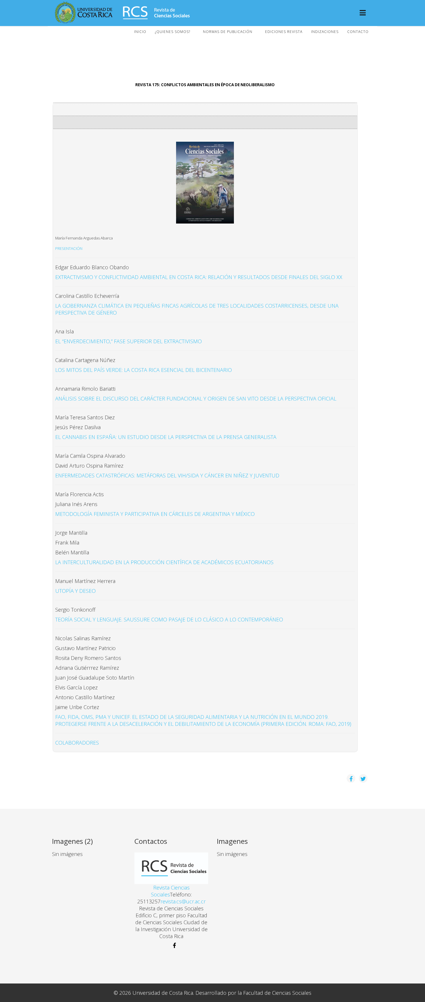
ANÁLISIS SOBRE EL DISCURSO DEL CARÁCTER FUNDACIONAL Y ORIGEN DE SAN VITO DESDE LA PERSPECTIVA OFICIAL (195, 398)
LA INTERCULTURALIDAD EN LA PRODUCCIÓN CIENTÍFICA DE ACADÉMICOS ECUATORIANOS (164, 562)
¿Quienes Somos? (172, 31)
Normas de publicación (227, 31)
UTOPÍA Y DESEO (75, 590)
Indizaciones (325, 31)
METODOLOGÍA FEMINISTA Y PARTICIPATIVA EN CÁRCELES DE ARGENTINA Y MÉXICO (155, 513)
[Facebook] (171, 945)
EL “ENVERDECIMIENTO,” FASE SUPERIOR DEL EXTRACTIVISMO (128, 341)
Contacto (358, 31)
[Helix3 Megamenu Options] (363, 13)
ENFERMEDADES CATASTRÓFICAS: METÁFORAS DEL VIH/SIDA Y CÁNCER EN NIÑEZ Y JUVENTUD (167, 475)
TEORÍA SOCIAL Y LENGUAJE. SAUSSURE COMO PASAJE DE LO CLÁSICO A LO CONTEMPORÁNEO (169, 619)
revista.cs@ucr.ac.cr (183, 901)
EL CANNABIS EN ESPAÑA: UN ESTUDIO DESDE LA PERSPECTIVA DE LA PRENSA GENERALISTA (165, 436)
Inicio (140, 31)
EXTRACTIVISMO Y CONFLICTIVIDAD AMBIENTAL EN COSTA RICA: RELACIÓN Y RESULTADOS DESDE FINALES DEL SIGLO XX (198, 277)
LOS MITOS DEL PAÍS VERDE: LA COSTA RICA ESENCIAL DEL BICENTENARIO (143, 369)
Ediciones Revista (283, 31)
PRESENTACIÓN (68, 248)
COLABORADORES (77, 742)
